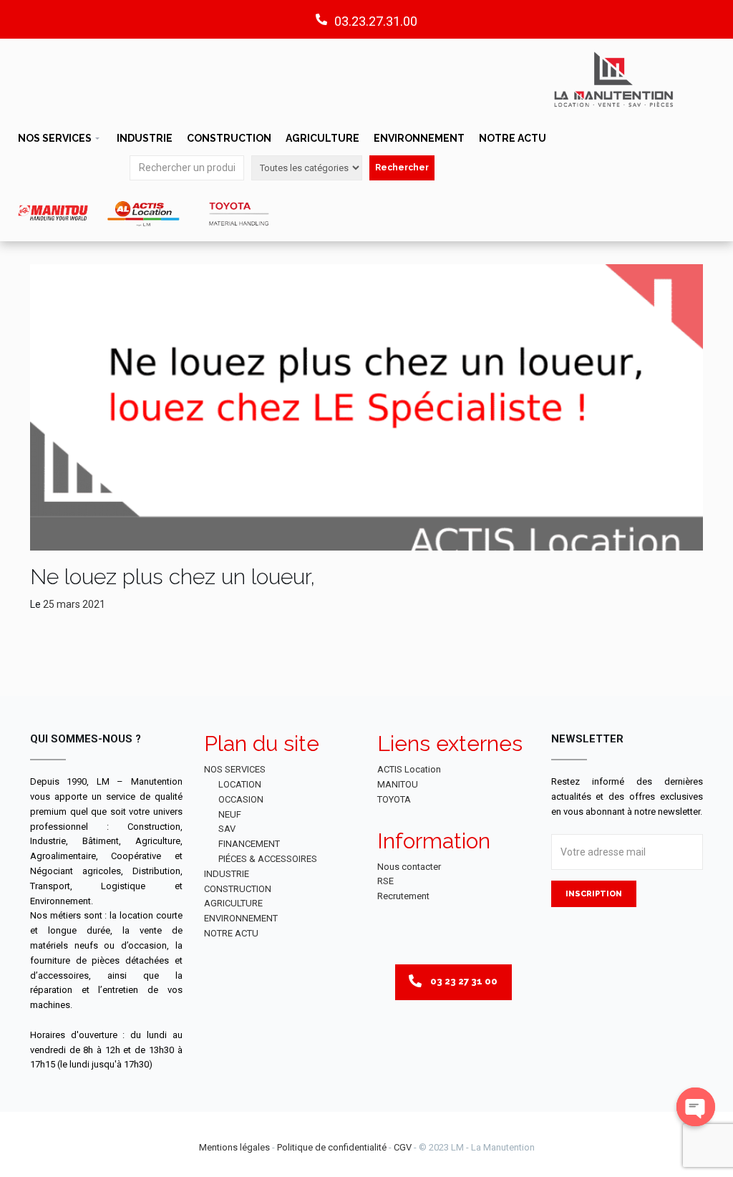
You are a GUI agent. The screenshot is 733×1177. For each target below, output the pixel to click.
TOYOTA (394, 799)
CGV (403, 1147)
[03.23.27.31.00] (321, 19)
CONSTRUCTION (229, 138)
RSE (385, 881)
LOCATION (239, 784)
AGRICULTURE (322, 138)
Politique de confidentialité (332, 1147)
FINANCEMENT (249, 843)
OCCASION (240, 799)
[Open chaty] (695, 1107)
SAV (227, 828)
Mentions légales (234, 1147)
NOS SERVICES (55, 138)
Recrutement (403, 896)
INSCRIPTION (593, 894)
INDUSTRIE (145, 138)
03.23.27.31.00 (375, 21)
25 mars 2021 (74, 604)
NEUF (229, 814)
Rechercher (402, 168)
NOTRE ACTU (512, 138)
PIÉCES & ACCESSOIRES (267, 858)
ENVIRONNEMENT (419, 138)
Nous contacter (409, 866)
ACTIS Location (409, 769)
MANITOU (397, 784)
